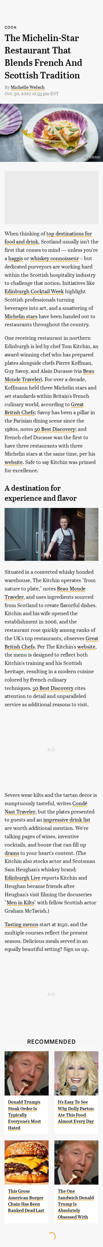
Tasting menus (21, 924)
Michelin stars (21, 316)
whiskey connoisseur (54, 258)
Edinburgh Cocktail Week (34, 291)
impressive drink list (66, 819)
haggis (15, 258)
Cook (11, 27)
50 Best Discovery (54, 428)
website (14, 461)
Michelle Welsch (28, 87)
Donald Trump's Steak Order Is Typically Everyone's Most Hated (24, 1115)
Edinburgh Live (22, 877)
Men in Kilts (20, 902)
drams (12, 852)
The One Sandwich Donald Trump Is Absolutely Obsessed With (76, 1204)
